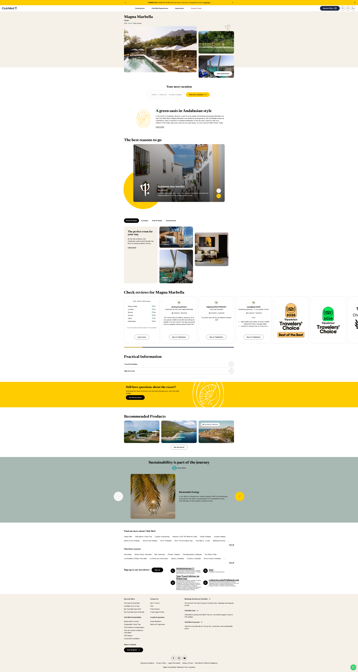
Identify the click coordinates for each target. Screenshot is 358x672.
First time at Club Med (131, 603)
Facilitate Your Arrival (131, 606)
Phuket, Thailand (174, 554)
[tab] (131, 220)
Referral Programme (157, 624)
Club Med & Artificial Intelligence (206, 663)
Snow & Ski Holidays (150, 541)
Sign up (157, 570)
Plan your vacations (196, 95)
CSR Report (128, 636)
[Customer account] (348, 8)
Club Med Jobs (190, 610)
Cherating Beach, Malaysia (192, 554)
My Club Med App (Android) (134, 612)
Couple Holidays (220, 537)
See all (231, 545)
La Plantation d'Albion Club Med (135, 558)
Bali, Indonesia (159, 554)
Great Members (155, 621)
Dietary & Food (187, 663)
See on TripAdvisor (179, 337)
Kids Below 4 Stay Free (143, 537)
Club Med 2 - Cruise (203, 541)
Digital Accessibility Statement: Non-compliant (179, 667)
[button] (160, 49)
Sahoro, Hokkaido (177, 558)
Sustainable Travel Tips (132, 624)
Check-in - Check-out (159, 95)
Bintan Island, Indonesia (143, 554)
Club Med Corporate (192, 622)
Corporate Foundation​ (132, 638)
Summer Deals (196, 8)
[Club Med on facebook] (173, 658)
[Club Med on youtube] (184, 658)
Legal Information (174, 663)
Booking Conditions (147, 663)
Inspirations (179, 8)
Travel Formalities (130, 364)
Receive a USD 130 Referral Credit (185, 537)
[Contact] (353, 8)
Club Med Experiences (160, 8)
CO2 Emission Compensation (134, 627)
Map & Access (129, 371)
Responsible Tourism (131, 621)
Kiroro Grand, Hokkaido (212, 558)
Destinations (140, 8)
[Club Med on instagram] (179, 658)
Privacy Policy (161, 663)
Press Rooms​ (155, 609)
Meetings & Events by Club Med (196, 599)
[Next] (218, 196)
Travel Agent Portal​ (157, 612)
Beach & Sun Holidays (132, 541)
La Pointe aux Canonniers (159, 558)
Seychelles (128, 554)
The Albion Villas (210, 554)
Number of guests (175, 95)
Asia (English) (132, 650)
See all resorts (179, 447)
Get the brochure (135, 397)
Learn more (160, 127)
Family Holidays (205, 537)
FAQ (151, 606)
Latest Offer (128, 537)
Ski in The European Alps (184, 541)
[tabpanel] (179, 176)
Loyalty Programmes (162, 537)
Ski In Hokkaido (166, 541)
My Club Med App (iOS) (132, 609)
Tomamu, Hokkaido (194, 558)
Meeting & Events (219, 541)
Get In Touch (155, 603)
